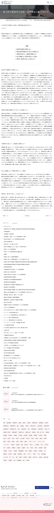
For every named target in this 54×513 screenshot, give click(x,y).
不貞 (45, 450)
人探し (41, 444)
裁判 (28, 447)
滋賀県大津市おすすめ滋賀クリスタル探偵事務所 (15, 274)
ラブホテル (29, 454)
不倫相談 (8, 447)
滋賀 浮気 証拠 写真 (8, 241)
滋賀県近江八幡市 (6, 432)
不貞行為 (10, 450)
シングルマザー (6, 444)
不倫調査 (15, 435)
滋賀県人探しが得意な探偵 (10, 272)
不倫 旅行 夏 (6, 330)
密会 (23, 460)
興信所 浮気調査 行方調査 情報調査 (11, 297)
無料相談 (25, 457)
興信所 (45, 447)
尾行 (13, 457)
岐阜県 (9, 441)
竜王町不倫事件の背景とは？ (23, 49)
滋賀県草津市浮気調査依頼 (10, 282)
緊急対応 (26, 444)
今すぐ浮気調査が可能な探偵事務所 (12, 348)
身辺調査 (5, 435)
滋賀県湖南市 (14, 432)
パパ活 (38, 454)
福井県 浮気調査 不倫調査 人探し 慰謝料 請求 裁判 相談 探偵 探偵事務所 (19, 289)
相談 (26, 450)
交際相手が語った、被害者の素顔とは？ (26, 54)
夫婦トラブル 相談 (8, 360)
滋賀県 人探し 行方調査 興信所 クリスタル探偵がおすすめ (16, 259)
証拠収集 (5, 454)
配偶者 (20, 422)
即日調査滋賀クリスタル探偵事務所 (12, 355)
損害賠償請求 (21, 450)
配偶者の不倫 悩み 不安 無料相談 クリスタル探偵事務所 (16, 305)
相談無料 (30, 450)
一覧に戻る (27, 215)
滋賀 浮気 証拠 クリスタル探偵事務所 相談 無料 (14, 239)
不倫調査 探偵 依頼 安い (9, 335)
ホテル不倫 (5, 457)
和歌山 (25, 441)
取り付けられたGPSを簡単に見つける (12, 358)
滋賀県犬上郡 (27, 432)
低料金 (31, 447)
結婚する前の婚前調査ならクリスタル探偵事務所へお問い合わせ (18, 292)
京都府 (13, 441)
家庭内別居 (46, 457)
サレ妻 (30, 441)
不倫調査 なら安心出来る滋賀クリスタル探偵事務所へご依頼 (17, 337)
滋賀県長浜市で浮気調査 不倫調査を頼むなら (14, 284)
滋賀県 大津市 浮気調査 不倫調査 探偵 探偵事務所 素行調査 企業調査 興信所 (20, 262)
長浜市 (36, 438)
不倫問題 (10, 460)
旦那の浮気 (35, 457)
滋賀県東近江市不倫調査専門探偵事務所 (13, 279)
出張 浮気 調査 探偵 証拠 (9, 353)
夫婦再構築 (19, 460)
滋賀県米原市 (46, 425)
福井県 (4, 441)
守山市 (13, 438)
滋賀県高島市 (33, 429)
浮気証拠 (28, 422)
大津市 (4, 438)
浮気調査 (6, 378)
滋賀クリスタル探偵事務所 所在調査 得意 (13, 251)
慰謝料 (20, 457)
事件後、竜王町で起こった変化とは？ (26, 59)
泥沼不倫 (46, 444)
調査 (18, 425)
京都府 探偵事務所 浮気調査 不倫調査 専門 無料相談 (15, 340)
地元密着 (5, 450)
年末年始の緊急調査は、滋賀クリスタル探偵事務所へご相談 (17, 363)
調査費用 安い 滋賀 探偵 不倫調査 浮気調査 (13, 299)
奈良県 (21, 441)
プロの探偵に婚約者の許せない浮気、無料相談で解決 (15, 327)
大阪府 (17, 441)
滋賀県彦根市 (34, 422)
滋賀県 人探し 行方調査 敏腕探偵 (11, 256)
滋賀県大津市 (32, 425)
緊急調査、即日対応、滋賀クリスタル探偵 (13, 294)
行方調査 (20, 435)
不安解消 (40, 457)
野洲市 (17, 438)
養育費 (30, 457)
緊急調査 (33, 432)
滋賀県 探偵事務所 (8, 267)
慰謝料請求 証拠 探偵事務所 (10, 368)
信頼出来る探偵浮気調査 (9, 350)
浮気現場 (17, 444)
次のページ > (48, 215)
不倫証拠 (15, 450)
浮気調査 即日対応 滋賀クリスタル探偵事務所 (14, 269)
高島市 (41, 438)
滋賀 (18, 429)
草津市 (9, 438)
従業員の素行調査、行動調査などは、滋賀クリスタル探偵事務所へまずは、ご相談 (22, 365)
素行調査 (25, 435)
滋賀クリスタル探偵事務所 (10, 249)
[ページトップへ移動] (51, 487)
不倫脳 (34, 454)
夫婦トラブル (47, 429)
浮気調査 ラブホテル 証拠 (9, 380)
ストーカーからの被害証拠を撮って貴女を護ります (15, 315)
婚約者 (24, 422)
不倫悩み (27, 425)
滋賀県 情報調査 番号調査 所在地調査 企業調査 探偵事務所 (17, 264)
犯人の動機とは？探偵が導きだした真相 (26, 56)
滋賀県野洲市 (5, 429)
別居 (24, 454)
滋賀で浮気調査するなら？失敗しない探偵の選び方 (15, 246)
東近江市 (28, 438)
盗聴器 (15, 454)
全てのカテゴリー (8, 226)
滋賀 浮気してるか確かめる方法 (11, 244)
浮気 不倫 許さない (8, 375)
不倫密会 (18, 447)
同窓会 (36, 447)
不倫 (4, 447)
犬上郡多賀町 (39, 425)
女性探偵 (10, 454)
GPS (10, 457)
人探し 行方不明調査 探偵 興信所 (11, 342)
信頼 (29, 429)
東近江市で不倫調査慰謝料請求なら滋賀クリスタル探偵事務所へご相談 (19, 373)
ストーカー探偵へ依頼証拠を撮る (11, 317)
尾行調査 (30, 435)
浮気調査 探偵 (7, 231)
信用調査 (22, 425)
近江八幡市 (22, 438)
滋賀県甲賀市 (40, 429)
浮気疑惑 (12, 444)
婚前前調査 (9, 422)
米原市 (32, 438)
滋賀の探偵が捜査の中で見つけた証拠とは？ (27, 51)
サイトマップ (34, 497)
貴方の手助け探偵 (8, 302)
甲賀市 (45, 438)
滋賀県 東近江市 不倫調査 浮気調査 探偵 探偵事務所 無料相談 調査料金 (19, 229)
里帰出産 (35, 450)
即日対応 (46, 422)
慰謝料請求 (15, 422)
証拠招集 (40, 447)
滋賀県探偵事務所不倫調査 (10, 277)
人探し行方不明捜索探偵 (9, 307)
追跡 (17, 457)
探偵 (4, 422)
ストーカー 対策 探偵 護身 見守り (11, 312)
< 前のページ (5, 215)
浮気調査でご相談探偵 (9, 234)
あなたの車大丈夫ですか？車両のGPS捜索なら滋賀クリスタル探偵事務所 (20, 310)
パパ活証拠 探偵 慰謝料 (9, 325)
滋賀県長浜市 (23, 429)
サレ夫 (34, 441)
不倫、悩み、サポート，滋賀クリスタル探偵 (14, 332)
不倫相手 (5, 460)
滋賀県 (5, 254)
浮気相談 (40, 435)
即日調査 (40, 450)
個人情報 (37, 444)
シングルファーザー (41, 441)
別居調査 (35, 435)
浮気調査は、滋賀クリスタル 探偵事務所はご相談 (15, 236)
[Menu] (51, 2)
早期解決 (13, 447)
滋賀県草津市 (5, 425)
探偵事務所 (20, 454)
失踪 (14, 460)
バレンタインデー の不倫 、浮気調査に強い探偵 (14, 322)
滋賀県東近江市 (13, 429)
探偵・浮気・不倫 (40, 432)
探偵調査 (47, 432)
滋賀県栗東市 (12, 425)
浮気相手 (28, 460)
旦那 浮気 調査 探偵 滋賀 (9, 370)
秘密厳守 (23, 447)
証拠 (22, 444)
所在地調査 (43, 454)
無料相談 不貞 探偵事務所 (9, 287)
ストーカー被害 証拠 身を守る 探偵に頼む (13, 320)
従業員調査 (41, 422)
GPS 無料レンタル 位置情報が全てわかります (14, 345)
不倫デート (32, 444)
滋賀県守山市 (21, 432)
